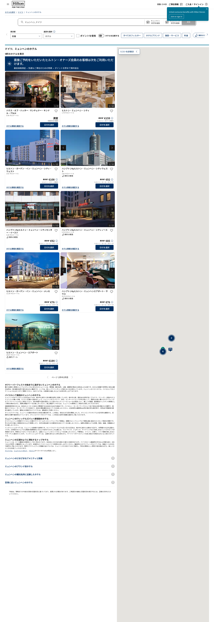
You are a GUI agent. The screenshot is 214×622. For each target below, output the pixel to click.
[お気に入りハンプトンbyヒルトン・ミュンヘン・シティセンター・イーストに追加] (56, 230)
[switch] (101, 35)
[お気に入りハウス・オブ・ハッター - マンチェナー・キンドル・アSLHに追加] (56, 111)
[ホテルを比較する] (101, 35)
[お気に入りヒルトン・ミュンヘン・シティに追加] (112, 111)
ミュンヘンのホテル (33, 12)
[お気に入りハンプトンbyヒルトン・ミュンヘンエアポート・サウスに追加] (112, 292)
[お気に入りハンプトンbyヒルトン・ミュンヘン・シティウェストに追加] (112, 169)
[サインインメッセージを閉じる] (207, 9)
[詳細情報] (112, 118)
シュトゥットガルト (20, 451)
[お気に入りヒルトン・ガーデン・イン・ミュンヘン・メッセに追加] (56, 292)
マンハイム (8, 451)
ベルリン (32, 451)
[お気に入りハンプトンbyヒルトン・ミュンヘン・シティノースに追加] (112, 230)
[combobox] (81, 22)
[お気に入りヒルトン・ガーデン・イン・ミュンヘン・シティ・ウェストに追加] (56, 169)
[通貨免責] (54, 31)
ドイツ (20, 12)
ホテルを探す (10, 12)
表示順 (12, 31)
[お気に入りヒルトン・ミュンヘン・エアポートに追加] (56, 353)
